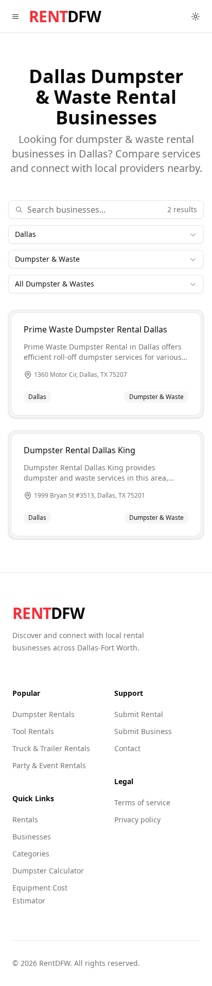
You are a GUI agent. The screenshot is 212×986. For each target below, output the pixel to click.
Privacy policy (137, 819)
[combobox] (106, 234)
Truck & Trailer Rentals (51, 748)
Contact (127, 748)
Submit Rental (138, 714)
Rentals (25, 819)
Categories (30, 853)
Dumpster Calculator (48, 871)
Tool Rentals (33, 731)
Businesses (31, 836)
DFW (65, 16)
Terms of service (142, 802)
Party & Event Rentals (49, 765)
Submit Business (143, 731)
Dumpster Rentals (43, 714)
